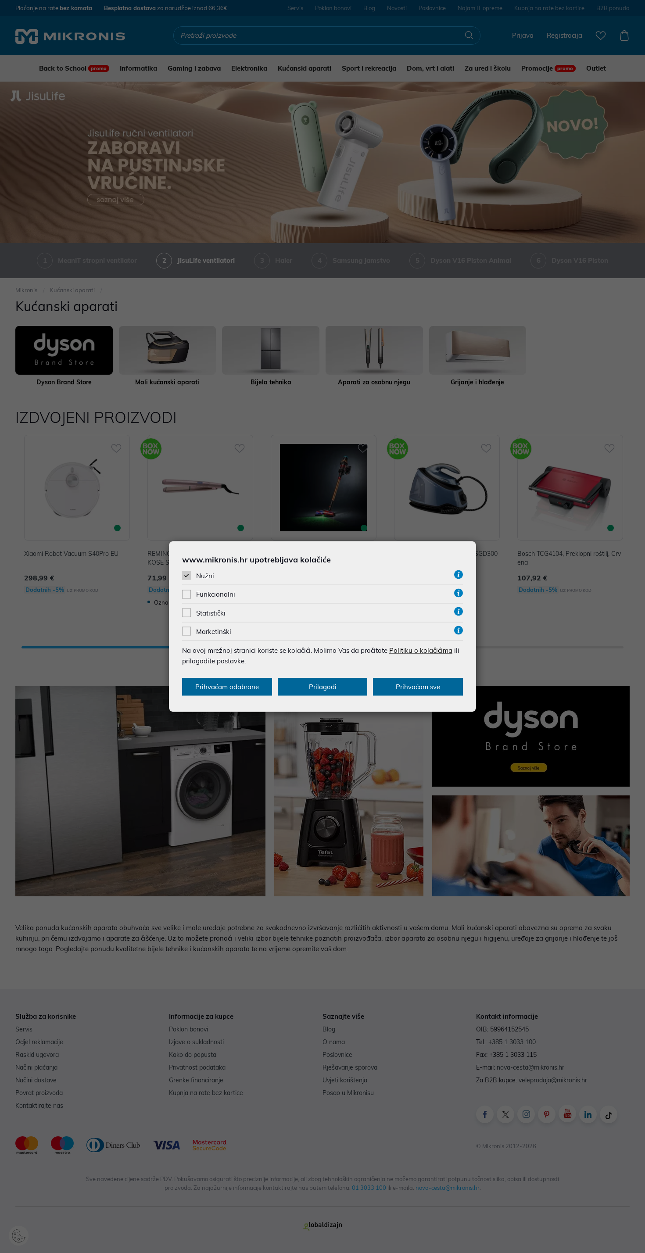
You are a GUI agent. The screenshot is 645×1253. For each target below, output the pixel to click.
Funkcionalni (215, 594)
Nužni (205, 576)
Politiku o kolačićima (420, 650)
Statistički (211, 613)
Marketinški (213, 631)
